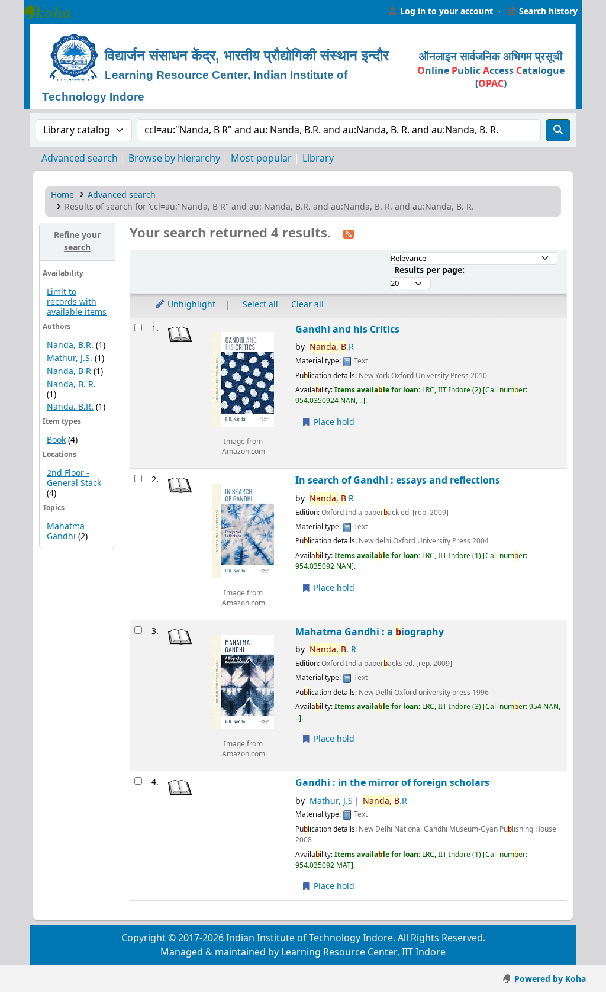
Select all (260, 304)
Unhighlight (190, 304)
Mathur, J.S (331, 801)
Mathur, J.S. (69, 358)
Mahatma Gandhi (66, 531)
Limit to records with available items (77, 302)
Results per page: (429, 270)
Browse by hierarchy (174, 159)
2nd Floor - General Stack (74, 478)
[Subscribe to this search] (348, 234)
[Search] (558, 130)
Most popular (261, 159)
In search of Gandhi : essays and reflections (397, 480)
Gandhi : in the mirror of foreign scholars (392, 783)
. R (333, 649)
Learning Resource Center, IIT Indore (53, 12)
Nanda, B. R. (71, 384)
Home (62, 195)
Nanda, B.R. (70, 345)
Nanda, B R (69, 371)
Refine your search (77, 242)
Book (56, 440)
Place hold (332, 422)
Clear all (307, 304)
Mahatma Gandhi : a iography (369, 632)
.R (332, 347)
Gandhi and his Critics (347, 329)
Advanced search (79, 159)
